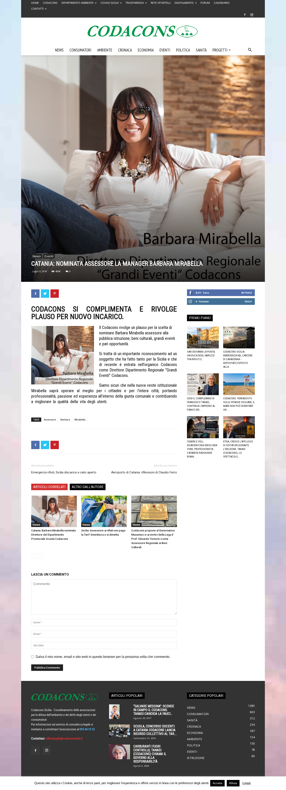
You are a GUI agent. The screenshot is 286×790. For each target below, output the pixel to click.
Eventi (165, 50)
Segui (248, 301)
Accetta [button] (217, 783)
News (59, 50)
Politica (183, 50)
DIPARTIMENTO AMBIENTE (78, 3)
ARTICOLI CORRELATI (49, 487)
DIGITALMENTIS (184, 3)
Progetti (220, 50)
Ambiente (104, 50)
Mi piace (246, 292)
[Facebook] (245, 15)
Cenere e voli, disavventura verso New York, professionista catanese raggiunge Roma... (202, 449)
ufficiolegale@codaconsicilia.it (64, 738)
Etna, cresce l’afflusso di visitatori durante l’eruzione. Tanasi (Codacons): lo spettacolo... (238, 449)
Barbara (65, 419)
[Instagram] (252, 15)
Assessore (50, 419)
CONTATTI (37, 8)
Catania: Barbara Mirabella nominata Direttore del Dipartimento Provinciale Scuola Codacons (53, 534)
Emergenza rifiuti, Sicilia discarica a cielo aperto (63, 472)
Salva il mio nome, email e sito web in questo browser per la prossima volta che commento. (103, 657)
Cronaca (125, 50)
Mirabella (80, 419)
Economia (146, 50)
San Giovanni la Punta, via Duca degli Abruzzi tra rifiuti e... (201, 355)
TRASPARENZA (135, 3)
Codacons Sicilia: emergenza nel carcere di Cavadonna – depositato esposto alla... (238, 359)
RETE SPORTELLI (161, 3)
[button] (250, 50)
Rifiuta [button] (233, 783)
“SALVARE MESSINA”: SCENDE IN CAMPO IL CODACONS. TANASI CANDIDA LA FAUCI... (153, 710)
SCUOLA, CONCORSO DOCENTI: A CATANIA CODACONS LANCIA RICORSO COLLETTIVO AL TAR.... (155, 730)
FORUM (205, 3)
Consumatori (80, 50)
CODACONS (50, 3)
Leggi (246, 783)
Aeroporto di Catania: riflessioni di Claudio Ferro (144, 472)
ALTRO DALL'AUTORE (87, 487)
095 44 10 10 (87, 729)
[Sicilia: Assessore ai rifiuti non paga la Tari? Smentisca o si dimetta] (104, 511)
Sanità (201, 50)
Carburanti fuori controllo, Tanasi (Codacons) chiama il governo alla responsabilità (149, 753)
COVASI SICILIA (109, 3)
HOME (35, 3)
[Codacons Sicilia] (143, 31)
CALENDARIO (222, 3)
